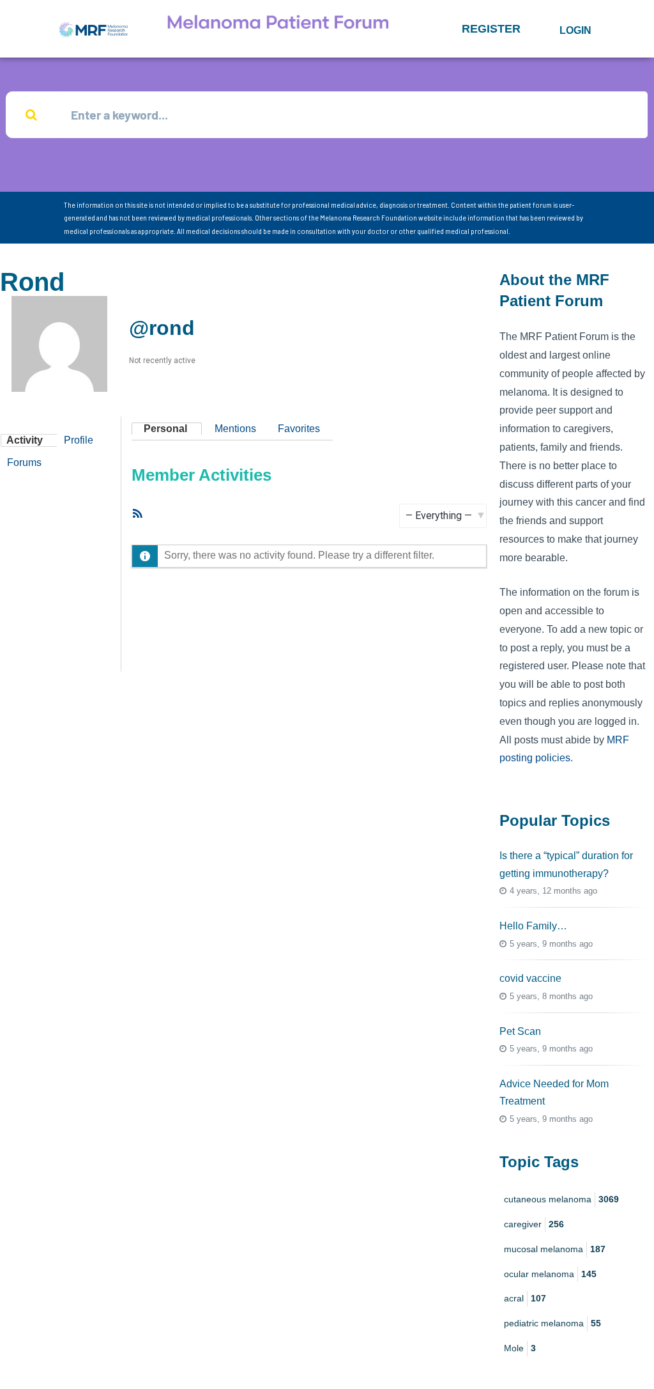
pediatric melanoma (552, 1323)
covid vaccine (530, 978)
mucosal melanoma (554, 1249)
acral (525, 1298)
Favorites (299, 428)
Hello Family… (533, 925)
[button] (491, 28)
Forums (24, 462)
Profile (78, 440)
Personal (165, 428)
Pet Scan (520, 1031)
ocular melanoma (550, 1274)
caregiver (534, 1224)
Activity (24, 440)
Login (575, 30)
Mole (520, 1348)
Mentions (235, 428)
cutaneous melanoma (561, 1199)
